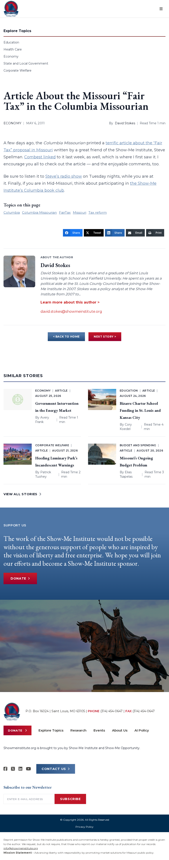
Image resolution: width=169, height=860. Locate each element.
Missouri (79, 212)
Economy (11, 56)
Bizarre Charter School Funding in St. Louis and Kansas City (140, 410)
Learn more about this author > (69, 302)
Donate (18, 578)
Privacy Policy (84, 826)
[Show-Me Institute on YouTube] (28, 769)
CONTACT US (54, 769)
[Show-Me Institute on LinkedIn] (20, 769)
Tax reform (97, 212)
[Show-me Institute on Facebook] (5, 769)
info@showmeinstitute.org (21, 848)
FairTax (65, 212)
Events (99, 730)
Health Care (13, 49)
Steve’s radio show (63, 176)
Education (11, 42)
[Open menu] (161, 8)
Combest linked (40, 157)
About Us (119, 730)
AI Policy (141, 730)
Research (78, 730)
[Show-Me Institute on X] (13, 769)
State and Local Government (26, 63)
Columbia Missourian (39, 212)
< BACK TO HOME (66, 336)
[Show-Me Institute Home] (11, 9)
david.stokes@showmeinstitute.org (71, 311)
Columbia (12, 212)
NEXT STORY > (105, 336)
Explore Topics (51, 730)
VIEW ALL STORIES (20, 494)
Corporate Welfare (17, 70)
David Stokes (125, 123)
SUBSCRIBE (70, 799)
